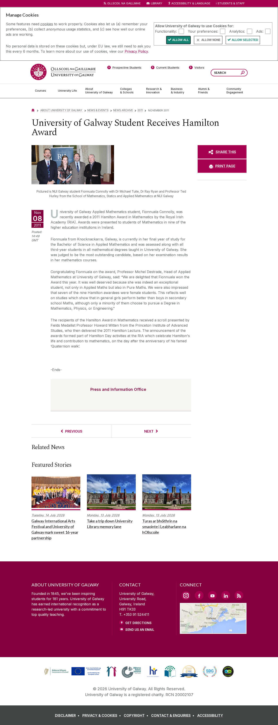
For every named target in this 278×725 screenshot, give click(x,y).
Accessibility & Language (190, 3)
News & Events (98, 110)
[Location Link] (213, 631)
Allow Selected (245, 40)
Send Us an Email (139, 629)
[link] (71, 671)
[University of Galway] (63, 72)
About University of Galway (61, 110)
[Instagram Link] (186, 595)
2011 (140, 110)
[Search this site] (242, 73)
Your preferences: (203, 31)
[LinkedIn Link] (225, 595)
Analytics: (237, 31)
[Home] (33, 110)
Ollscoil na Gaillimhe (124, 3)
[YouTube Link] (212, 595)
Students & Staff (231, 3)
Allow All (180, 40)
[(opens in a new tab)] (72, 675)
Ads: (259, 31)
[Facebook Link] (199, 595)
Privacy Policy (136, 51)
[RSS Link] (239, 595)
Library (156, 3)
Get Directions (138, 623)
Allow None (210, 40)
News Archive (123, 110)
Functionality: (166, 31)
